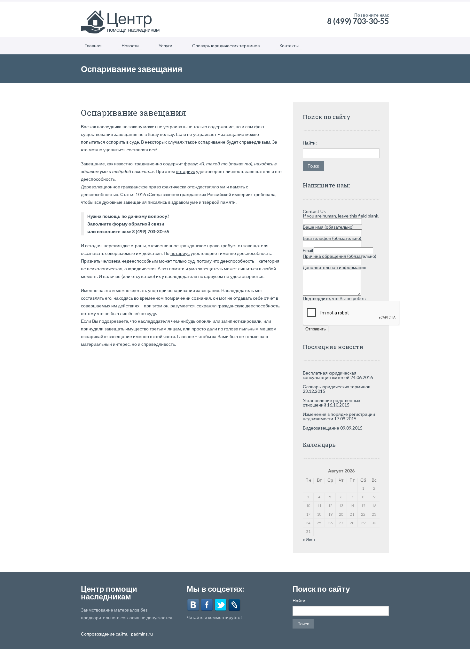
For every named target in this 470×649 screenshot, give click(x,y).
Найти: (310, 143)
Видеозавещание (321, 428)
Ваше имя (328, 227)
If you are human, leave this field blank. (341, 215)
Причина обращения (339, 256)
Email (308, 250)
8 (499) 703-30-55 (358, 21)
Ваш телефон (332, 238)
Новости (130, 45)
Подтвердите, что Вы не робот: (334, 298)
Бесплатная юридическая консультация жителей (329, 375)
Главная (93, 45)
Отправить (315, 329)
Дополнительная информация (334, 267)
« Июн (309, 539)
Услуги (165, 45)
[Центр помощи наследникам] (121, 19)
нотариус (185, 171)
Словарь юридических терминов (226, 45)
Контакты (289, 45)
